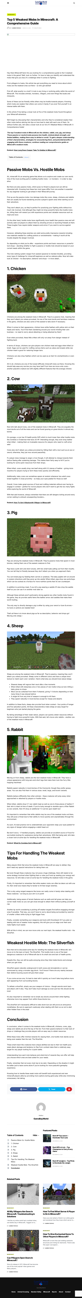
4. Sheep (14, 1153)
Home (14, 1292)
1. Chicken (15, 1143)
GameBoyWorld (41, 1119)
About (61, 1292)
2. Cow (13, 1147)
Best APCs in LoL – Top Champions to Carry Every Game (63, 1149)
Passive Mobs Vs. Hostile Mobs (23, 1140)
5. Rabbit (14, 1156)
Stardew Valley (36, 1292)
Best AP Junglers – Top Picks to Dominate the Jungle (63, 1162)
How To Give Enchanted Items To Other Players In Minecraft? (58, 1235)
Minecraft (11, 14)
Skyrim (54, 1292)
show (26, 157)
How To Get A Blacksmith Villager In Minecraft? (32, 503)
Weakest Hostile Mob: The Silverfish (24, 1165)
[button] (8, 3)
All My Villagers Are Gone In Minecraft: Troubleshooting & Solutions (21, 1214)
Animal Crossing (23, 1292)
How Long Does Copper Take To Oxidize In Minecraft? (35, 150)
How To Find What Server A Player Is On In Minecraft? (59, 1212)
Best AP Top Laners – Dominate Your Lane (60, 1137)
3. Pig (13, 1150)
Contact (67, 1292)
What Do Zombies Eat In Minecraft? (28, 843)
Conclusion (15, 1168)
